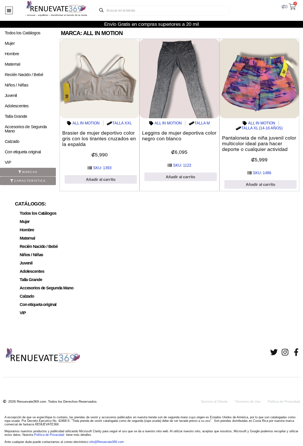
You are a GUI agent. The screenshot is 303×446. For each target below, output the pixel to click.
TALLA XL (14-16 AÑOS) (262, 128)
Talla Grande (16, 116)
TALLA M (202, 123)
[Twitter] (274, 352)
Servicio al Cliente (214, 401)
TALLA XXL (122, 123)
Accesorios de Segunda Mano (26, 128)
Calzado (12, 141)
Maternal (12, 64)
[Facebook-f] (296, 352)
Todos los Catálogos (22, 33)
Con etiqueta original (23, 152)
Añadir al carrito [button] (101, 179)
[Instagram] (285, 352)
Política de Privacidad (284, 401)
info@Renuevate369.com (106, 442)
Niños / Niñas (16, 85)
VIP (8, 162)
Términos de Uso (248, 401)
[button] (9, 10)
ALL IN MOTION (86, 123)
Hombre (12, 53)
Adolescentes (17, 106)
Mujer (10, 43)
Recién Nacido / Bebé (24, 74)
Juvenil (11, 95)
